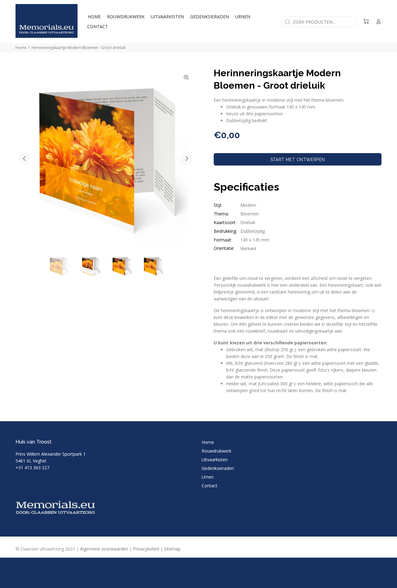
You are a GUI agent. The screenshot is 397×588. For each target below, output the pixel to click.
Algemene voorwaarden (104, 549)
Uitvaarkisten (215, 459)
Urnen (208, 477)
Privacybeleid (146, 549)
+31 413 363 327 (32, 468)
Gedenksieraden (218, 468)
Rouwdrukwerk (216, 451)
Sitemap (172, 549)
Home (21, 47)
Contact (209, 486)
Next (186, 158)
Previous (24, 158)
